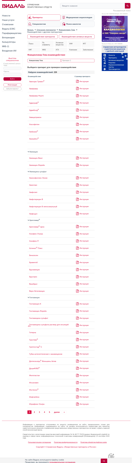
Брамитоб (33, 262)
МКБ (44, 50)
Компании (73, 50)
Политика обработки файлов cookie (93, 442)
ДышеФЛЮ (34, 368)
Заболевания (88, 50)
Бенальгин (33, 255)
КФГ (30, 50)
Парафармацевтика (11, 33)
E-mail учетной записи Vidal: (11, 64)
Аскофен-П (34, 241)
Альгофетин (34, 124)
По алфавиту (46, 44)
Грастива (33, 340)
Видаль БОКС (8, 29)
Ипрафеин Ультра (36, 404)
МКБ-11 (5, 46)
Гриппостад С (35, 347)
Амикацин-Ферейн (37, 165)
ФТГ (84, 44)
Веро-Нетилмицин (37, 291)
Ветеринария (8, 38)
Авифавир (33, 89)
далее (57, 412)
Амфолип (33, 192)
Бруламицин (34, 270)
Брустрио (33, 277)
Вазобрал (33, 284)
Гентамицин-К (35, 304)
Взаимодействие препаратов (42, 37)
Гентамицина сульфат (38, 318)
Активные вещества (59, 44)
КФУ (71, 44)
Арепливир (34, 220)
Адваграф (34, 103)
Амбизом (33, 132)
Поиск (31, 44)
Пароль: (6, 71)
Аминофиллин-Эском (38, 178)
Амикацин (33, 152)
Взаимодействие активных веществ (77, 37)
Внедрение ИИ (9, 51)
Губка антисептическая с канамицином (45, 354)
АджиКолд (34, 110)
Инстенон (33, 390)
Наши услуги (8, 20)
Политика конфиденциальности (65, 442)
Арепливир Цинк (36, 227)
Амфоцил (33, 214)
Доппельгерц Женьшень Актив (42, 361)
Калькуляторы (9, 42)
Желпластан (34, 375)
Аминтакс (33, 185)
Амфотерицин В (36, 199)
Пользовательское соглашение (39, 442)
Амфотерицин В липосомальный (43, 207)
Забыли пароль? (12, 89)
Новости (6, 16)
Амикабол (34, 139)
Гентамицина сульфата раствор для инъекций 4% (48, 325)
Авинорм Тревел (36, 81)
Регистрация (12, 85)
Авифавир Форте (36, 96)
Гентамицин (34, 297)
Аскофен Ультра (36, 234)
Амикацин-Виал (35, 158)
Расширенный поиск (121, 11)
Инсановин (33, 383)
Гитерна (32, 332)
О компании (7, 24)
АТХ (57, 50)
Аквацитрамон (35, 117)
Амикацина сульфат (37, 172)
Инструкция (84, 81)
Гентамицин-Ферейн (38, 311)
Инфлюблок (34, 397)
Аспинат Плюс (35, 248)
